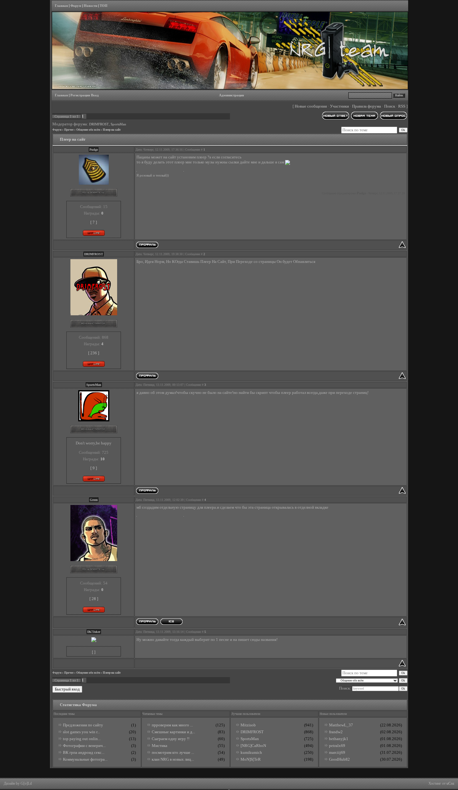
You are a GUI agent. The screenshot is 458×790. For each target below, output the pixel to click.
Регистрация (80, 95)
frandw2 (336, 731)
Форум (75, 5)
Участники (339, 106)
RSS (401, 106)
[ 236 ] (93, 353)
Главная (61, 5)
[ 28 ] (93, 598)
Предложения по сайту (83, 725)
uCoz (450, 783)
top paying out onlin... (82, 738)
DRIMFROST (99, 124)
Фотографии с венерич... (84, 745)
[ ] (93, 652)
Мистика (159, 745)
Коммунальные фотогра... (85, 759)
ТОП (103, 5)
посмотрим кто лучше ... (173, 752)
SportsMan (118, 124)
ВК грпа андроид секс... (83, 752)
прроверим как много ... (172, 725)
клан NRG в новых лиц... (173, 759)
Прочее (69, 129)
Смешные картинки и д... (173, 731)
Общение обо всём (88, 129)
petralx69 (337, 745)
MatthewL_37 (341, 725)
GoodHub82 (339, 759)
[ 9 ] (93, 468)
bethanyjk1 (338, 738)
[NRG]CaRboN (253, 745)
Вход (95, 95)
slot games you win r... (81, 731)
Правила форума (366, 106)
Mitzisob (248, 725)
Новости (90, 5)
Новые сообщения (311, 106)
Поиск (389, 106)
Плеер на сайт (112, 129)
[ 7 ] (93, 222)
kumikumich (251, 752)
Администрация (231, 95)
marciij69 (337, 752)
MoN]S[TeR (251, 759)
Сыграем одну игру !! (170, 738)
